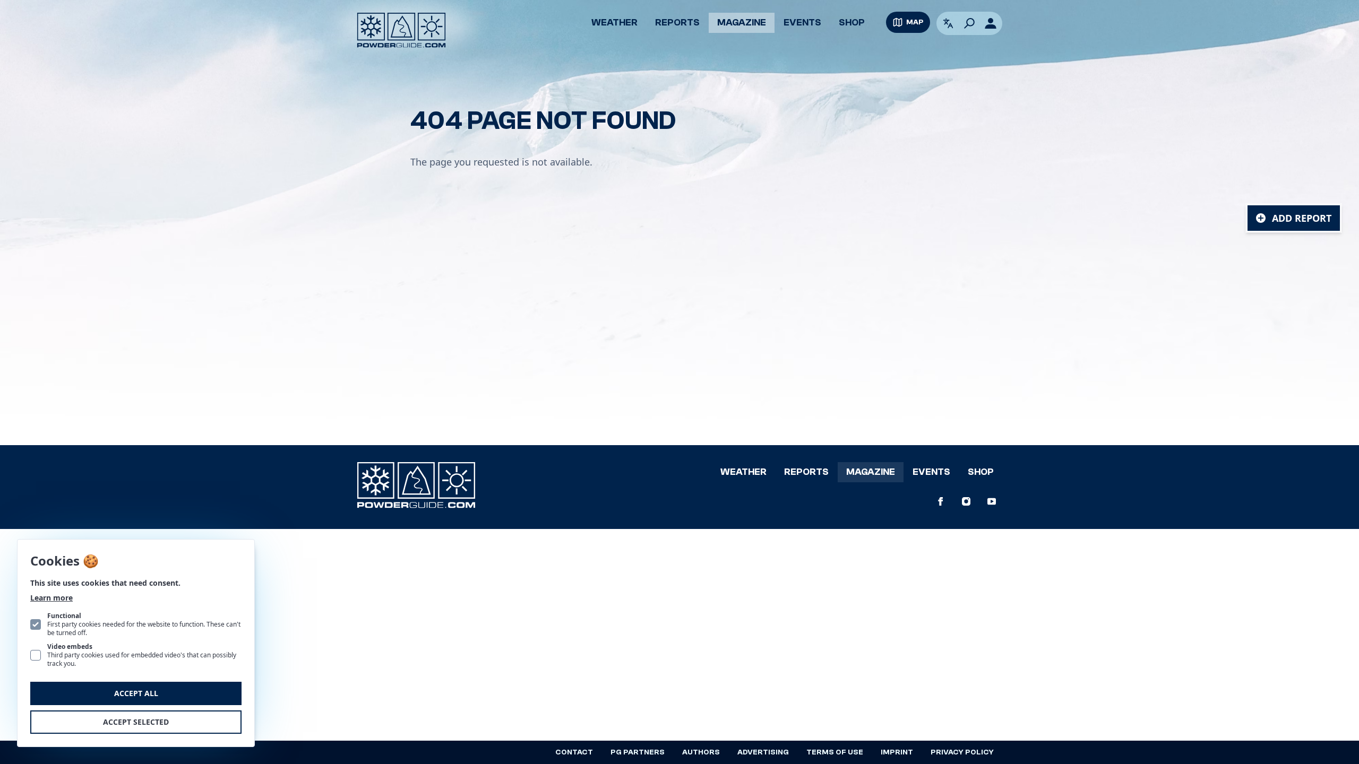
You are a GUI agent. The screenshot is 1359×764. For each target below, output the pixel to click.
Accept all (136, 693)
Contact (574, 752)
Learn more (51, 598)
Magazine (741, 22)
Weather (614, 22)
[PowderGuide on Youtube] (991, 501)
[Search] (969, 23)
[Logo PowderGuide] (401, 30)
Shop (852, 22)
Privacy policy (962, 752)
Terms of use (834, 752)
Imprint (897, 752)
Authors (701, 752)
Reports (677, 22)
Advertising (763, 752)
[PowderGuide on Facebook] (940, 501)
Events (802, 22)
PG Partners (637, 752)
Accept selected (136, 722)
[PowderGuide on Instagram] (966, 501)
